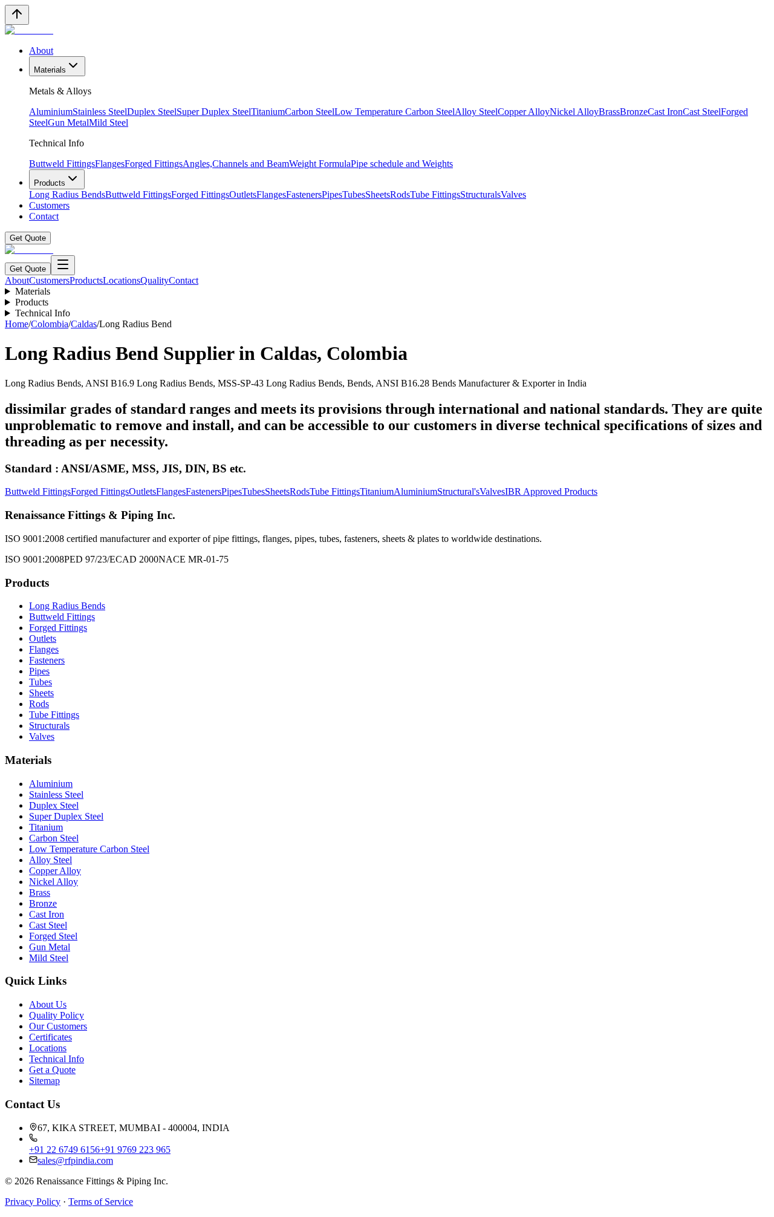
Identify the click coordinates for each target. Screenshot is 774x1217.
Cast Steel (702, 111)
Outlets (242, 194)
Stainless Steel (100, 111)
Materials (50, 69)
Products (49, 183)
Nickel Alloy (574, 111)
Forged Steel (53, 936)
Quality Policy (56, 1015)
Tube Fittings (435, 194)
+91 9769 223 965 (135, 1149)
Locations (121, 280)
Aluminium (51, 111)
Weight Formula (320, 163)
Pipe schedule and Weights (402, 163)
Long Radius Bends (67, 194)
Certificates (50, 1037)
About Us (48, 1004)
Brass (609, 111)
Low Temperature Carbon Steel (394, 111)
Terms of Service (100, 1201)
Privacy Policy (32, 1201)
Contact (44, 216)
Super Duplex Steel (214, 111)
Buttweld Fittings (62, 163)
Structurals (480, 194)
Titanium (268, 111)
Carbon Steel (309, 111)
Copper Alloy (524, 111)
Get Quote (28, 238)
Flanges (110, 163)
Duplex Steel (152, 111)
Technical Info (42, 313)
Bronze (634, 111)
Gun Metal (68, 122)
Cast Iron (665, 111)
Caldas (84, 324)
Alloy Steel (476, 111)
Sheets (377, 194)
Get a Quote (52, 1070)
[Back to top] (17, 15)
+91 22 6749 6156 (64, 1149)
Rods (400, 194)
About (41, 50)
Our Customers (58, 1026)
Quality (154, 280)
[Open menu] (63, 265)
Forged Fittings (154, 163)
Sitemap (44, 1080)
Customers (49, 205)
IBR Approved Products (551, 491)
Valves (513, 194)
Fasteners (304, 194)
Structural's (458, 491)
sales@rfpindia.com (75, 1160)
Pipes (332, 194)
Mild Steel (108, 122)
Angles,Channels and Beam (236, 163)
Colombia (49, 324)
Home (16, 324)
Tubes (353, 194)
